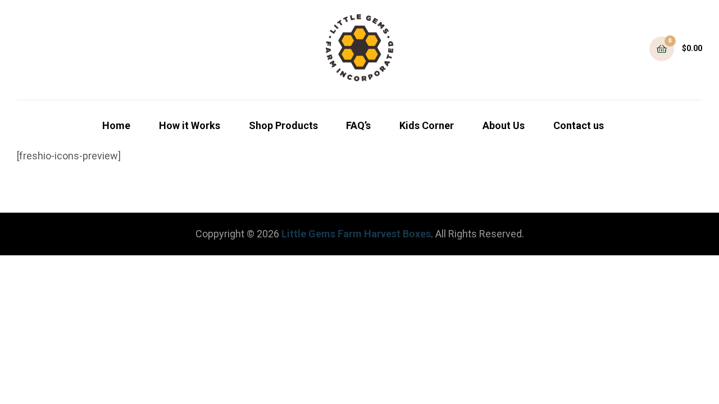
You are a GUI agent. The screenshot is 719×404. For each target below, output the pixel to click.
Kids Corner (426, 125)
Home (116, 125)
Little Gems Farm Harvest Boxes (356, 234)
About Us (504, 125)
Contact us (578, 125)
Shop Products (283, 125)
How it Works (189, 125)
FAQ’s (358, 125)
